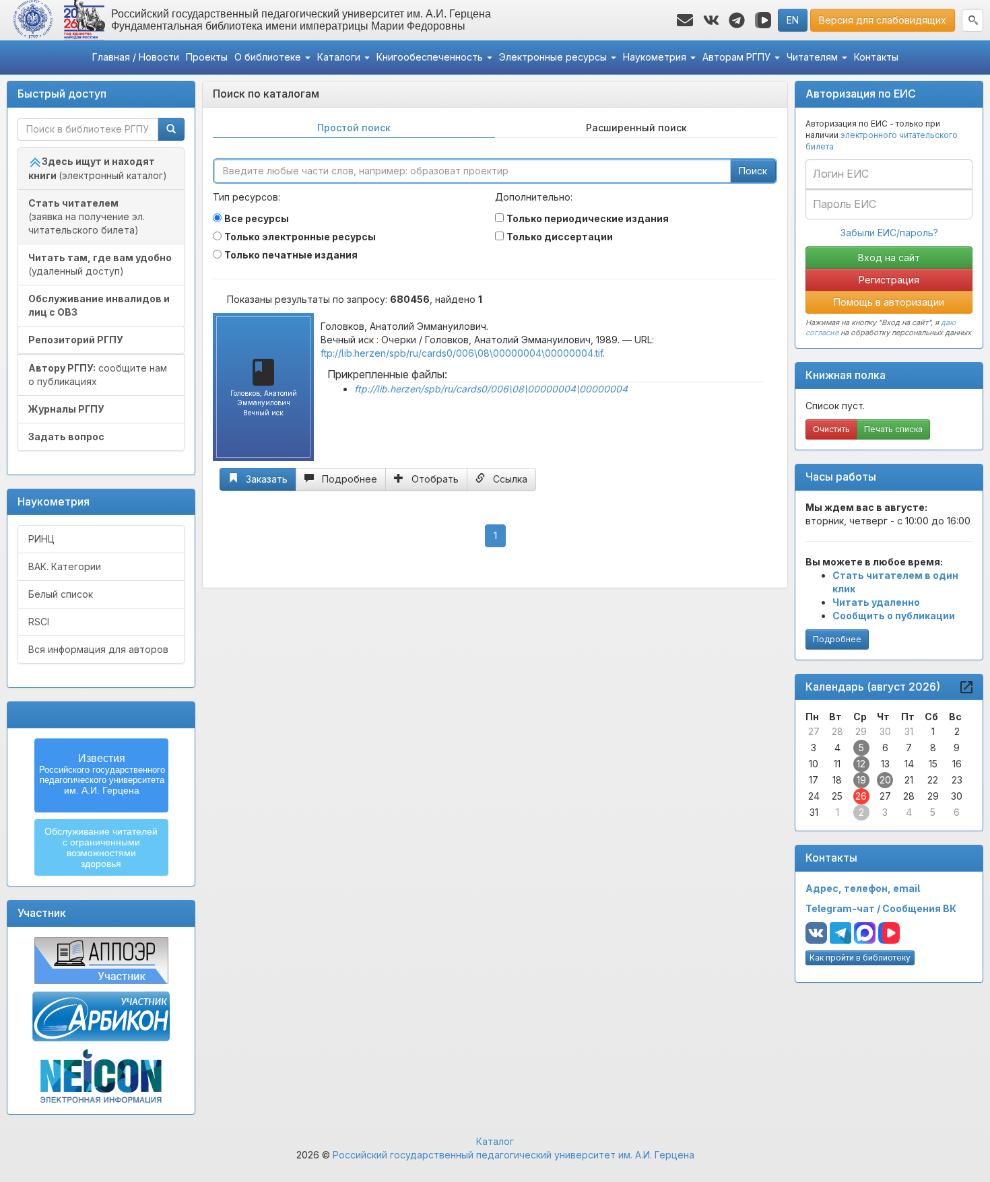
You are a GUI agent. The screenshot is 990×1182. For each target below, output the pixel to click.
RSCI (38, 621)
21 (908, 780)
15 (933, 763)
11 (837, 763)
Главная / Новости (135, 57)
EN (793, 20)
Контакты (876, 57)
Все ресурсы (256, 218)
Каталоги (340, 57)
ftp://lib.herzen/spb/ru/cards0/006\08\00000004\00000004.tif (462, 353)
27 (814, 731)
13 (885, 763)
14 (909, 763)
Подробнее (837, 639)
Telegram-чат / (843, 908)
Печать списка (893, 429)
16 (957, 763)
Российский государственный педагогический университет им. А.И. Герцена (513, 1154)
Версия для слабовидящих (882, 20)
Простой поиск (354, 127)
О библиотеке (269, 57)
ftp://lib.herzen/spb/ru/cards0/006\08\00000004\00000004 (491, 388)
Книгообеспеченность (431, 57)
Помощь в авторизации (889, 302)
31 (908, 731)
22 (932, 780)
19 (861, 780)
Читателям (813, 57)
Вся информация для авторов (98, 649)
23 (957, 780)
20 (885, 780)
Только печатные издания (291, 254)
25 (837, 796)
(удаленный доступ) (100, 264)
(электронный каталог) (97, 168)
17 (813, 780)
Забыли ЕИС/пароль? (889, 232)
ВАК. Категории (64, 566)
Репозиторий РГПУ (75, 339)
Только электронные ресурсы (300, 236)
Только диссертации (559, 236)
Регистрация (889, 279)
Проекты (207, 57)
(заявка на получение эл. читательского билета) (86, 216)
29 (861, 731)
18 (837, 780)
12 (861, 763)
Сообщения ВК (919, 908)
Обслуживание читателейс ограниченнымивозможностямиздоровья (101, 847)
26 (861, 796)
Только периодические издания (587, 218)
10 (813, 763)
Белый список (60, 594)
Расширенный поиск (636, 127)
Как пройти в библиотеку (860, 957)
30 (885, 731)
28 (837, 731)
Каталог (495, 1141)
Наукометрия (656, 57)
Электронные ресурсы (554, 57)
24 (814, 796)
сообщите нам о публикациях (97, 374)
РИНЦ (41, 539)
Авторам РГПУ (737, 57)
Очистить (831, 429)
